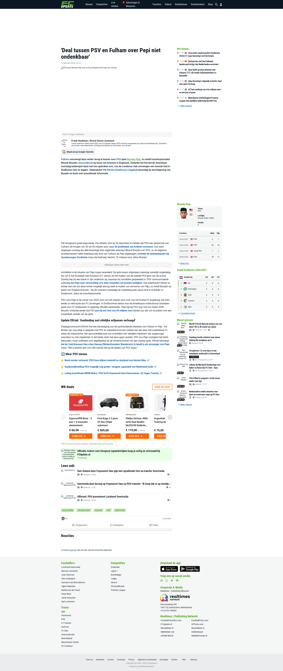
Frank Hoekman (79, 140)
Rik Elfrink (108, 169)
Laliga (114, 578)
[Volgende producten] (169, 417)
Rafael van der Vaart (70, 590)
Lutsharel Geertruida (70, 567)
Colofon (174, 660)
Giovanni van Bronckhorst (73, 582)
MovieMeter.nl (167, 628)
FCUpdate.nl (166, 624)
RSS (184, 660)
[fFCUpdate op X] (171, 580)
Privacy (131, 660)
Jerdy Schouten (68, 598)
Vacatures (121, 660)
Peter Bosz (66, 594)
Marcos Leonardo (69, 571)
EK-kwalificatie (117, 586)
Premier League (118, 590)
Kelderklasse (181, 4)
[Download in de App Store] (169, 569)
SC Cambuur (67, 646)
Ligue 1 (114, 571)
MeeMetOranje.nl (199, 636)
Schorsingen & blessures (133, 4)
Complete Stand (187, 313)
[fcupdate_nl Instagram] (166, 580)
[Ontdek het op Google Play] (190, 569)
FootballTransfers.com (171, 620)
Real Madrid (66, 638)
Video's (168, 4)
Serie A (114, 582)
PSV (118, 159)
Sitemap (193, 660)
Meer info (184, 263)
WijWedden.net (167, 632)
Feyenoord (66, 615)
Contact (110, 660)
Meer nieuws (186, 106)
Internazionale (67, 634)
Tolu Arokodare (68, 578)
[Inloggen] (219, 4)
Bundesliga (116, 575)
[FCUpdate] (67, 4)
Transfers (156, 4)
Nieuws (89, 4)
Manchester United (70, 642)
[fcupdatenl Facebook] (161, 580)
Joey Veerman (67, 575)
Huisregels (164, 660)
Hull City (65, 627)
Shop (210, 4)
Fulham (65, 159)
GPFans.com (197, 624)
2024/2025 (183, 251)
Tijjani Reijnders (68, 586)
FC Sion (64, 631)
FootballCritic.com (199, 620)
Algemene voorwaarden (147, 660)
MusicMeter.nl (197, 628)
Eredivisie (120, 510)
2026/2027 (183, 239)
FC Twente (66, 623)
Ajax (63, 611)
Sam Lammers (68, 601)
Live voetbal (116, 4)
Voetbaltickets (197, 4)
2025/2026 (183, 245)
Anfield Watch (167, 636)
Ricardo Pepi (133, 159)
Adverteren (100, 660)
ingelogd (73, 550)
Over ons (89, 660)
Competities (102, 4)
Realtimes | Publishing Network (141, 666)
